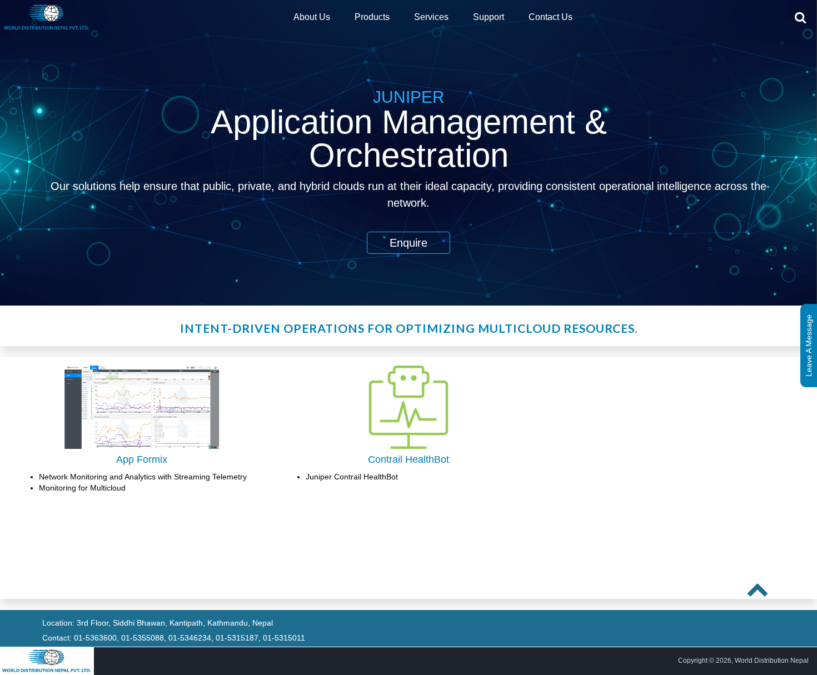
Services (431, 17)
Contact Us (550, 17)
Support (488, 17)
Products (372, 17)
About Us (311, 17)
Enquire (408, 243)
